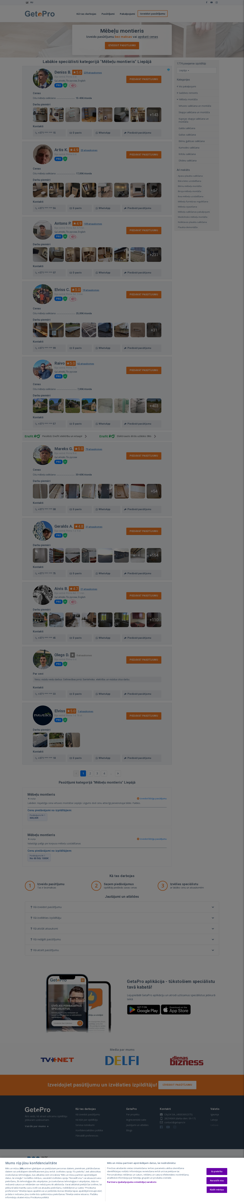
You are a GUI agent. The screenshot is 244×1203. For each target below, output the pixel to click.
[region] (122, 1180)
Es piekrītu (216, 1171)
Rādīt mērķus (217, 1189)
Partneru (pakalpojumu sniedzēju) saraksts (131, 1181)
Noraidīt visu (217, 1180)
